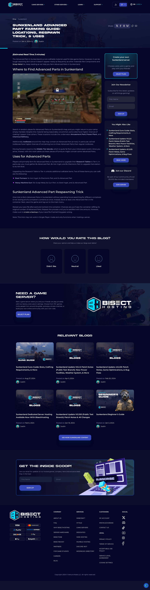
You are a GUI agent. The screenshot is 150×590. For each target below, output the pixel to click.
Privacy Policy (105, 539)
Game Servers (82, 527)
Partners (57, 546)
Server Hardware (61, 532)
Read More (121, 160)
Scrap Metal (18, 64)
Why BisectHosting (62, 527)
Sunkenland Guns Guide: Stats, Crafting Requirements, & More (122, 133)
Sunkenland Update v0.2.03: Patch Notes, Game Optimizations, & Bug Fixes (121, 151)
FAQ (55, 523)
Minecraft (80, 518)
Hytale (79, 523)
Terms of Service (106, 544)
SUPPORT (97, 5)
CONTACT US (104, 527)
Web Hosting (81, 537)
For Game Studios (61, 551)
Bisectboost (59, 542)
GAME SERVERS (37, 5)
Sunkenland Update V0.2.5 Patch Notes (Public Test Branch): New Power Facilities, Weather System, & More (74, 370)
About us (57, 518)
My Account (104, 518)
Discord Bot (81, 546)
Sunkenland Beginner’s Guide (110, 414)
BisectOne (58, 537)
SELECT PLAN (23, 314)
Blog (14, 19)
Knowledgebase (106, 523)
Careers (57, 556)
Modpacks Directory (85, 551)
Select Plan (121, 74)
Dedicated (80, 532)
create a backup (31, 212)
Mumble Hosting (83, 542)
